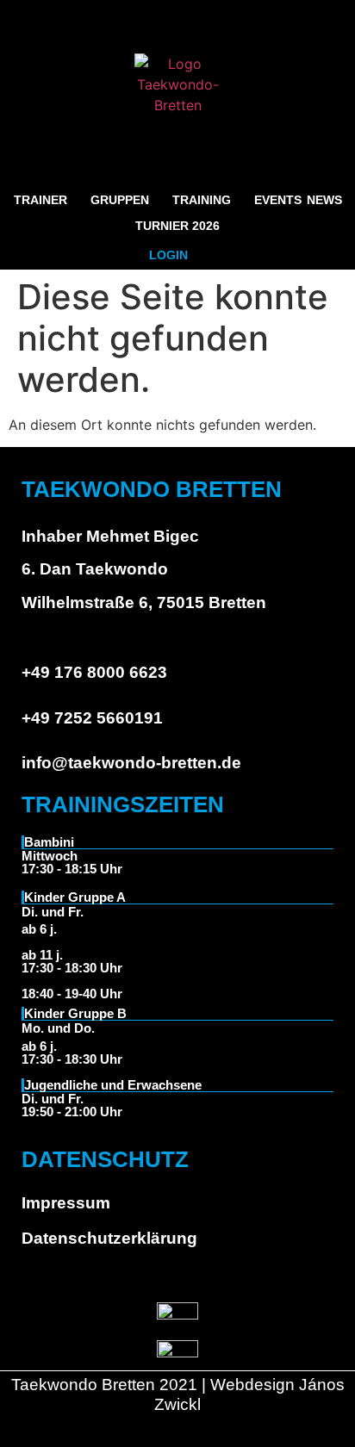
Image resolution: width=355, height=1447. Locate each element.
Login (168, 255)
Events (278, 200)
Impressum (66, 1203)
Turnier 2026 (177, 226)
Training (201, 200)
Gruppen (119, 200)
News (324, 200)
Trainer (40, 200)
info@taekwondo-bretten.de (131, 763)
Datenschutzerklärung (109, 1238)
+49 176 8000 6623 (94, 672)
